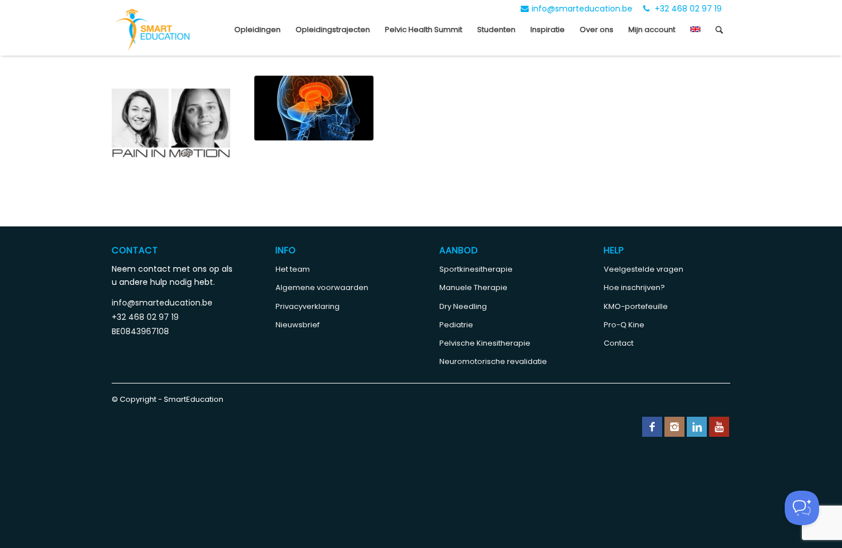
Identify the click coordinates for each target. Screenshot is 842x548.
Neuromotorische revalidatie (493, 361)
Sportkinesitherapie (476, 269)
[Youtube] (719, 427)
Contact (619, 343)
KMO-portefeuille (636, 306)
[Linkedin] (697, 427)
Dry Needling (463, 306)
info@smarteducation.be (582, 8)
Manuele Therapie (473, 287)
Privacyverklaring (308, 306)
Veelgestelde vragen (643, 269)
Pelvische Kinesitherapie (484, 343)
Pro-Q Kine (624, 324)
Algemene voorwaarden (322, 287)
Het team (293, 269)
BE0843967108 (140, 331)
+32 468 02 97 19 (687, 8)
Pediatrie (456, 324)
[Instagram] (674, 427)
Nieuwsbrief (298, 324)
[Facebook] (652, 427)
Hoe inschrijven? (634, 287)
